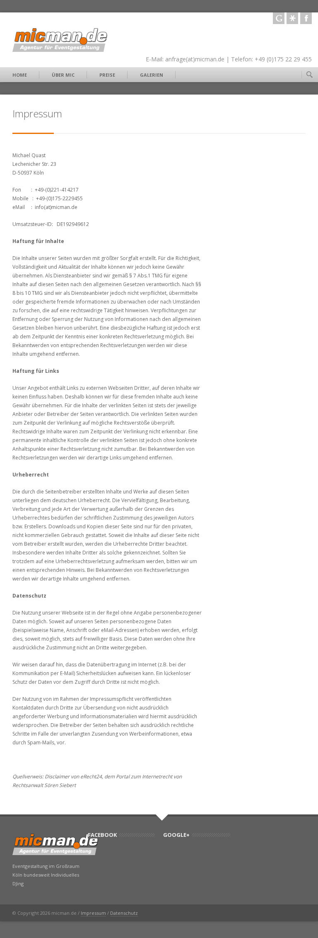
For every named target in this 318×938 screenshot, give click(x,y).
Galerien (151, 75)
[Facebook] (306, 18)
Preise (107, 75)
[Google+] (278, 18)
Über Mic (63, 75)
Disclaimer (57, 776)
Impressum (93, 913)
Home (19, 75)
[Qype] (292, 18)
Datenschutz (124, 913)
